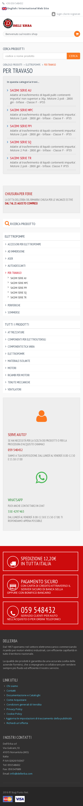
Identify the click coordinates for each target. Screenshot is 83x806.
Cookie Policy (14, 713)
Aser (10, 258)
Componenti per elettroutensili (27, 339)
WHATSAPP (15, 499)
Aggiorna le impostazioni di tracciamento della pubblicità (39, 718)
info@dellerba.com (21, 773)
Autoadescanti (16, 266)
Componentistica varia (21, 346)
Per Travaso (15, 273)
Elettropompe (33, 64)
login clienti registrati (68, 14)
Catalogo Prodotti (12, 64)
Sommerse (14, 312)
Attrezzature (16, 332)
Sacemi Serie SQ (20, 142)
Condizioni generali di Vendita (24, 704)
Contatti (11, 690)
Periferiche (14, 305)
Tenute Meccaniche (19, 382)
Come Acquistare (16, 700)
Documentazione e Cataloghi (23, 695)
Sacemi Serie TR (20, 158)
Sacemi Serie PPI (21, 126)
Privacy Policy (14, 709)
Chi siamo (12, 686)
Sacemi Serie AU (20, 90)
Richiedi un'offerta (17, 723)
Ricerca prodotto (22, 224)
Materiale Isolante (19, 361)
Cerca (73, 56)
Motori (12, 368)
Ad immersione (16, 251)
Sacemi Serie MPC (21, 110)
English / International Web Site (28, 8)
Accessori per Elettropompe (24, 244)
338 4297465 (16, 511)
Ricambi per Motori (19, 375)
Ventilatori (14, 389)
